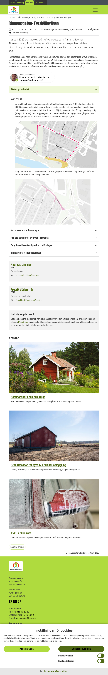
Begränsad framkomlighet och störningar (31, 245)
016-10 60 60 (23, 612)
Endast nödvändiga (81, 649)
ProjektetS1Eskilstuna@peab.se (29, 300)
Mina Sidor (23, 322)
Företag (20, 3)
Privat (12, 3)
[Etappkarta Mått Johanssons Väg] (56, 144)
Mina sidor (42, 3)
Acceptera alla (27, 649)
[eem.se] (13, 9)
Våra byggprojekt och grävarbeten (31, 17)
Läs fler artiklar (17, 547)
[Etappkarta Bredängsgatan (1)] (52, 202)
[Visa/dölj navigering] (95, 10)
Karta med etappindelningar (25, 230)
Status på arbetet (20, 89)
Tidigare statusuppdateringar (26, 252)
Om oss (29, 3)
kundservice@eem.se (26, 618)
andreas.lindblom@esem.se (27, 275)
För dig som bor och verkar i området (30, 237)
